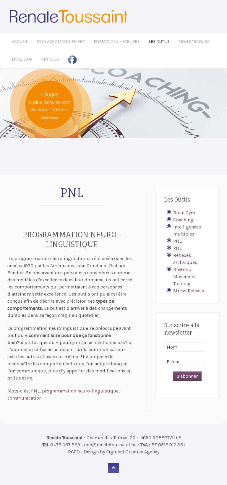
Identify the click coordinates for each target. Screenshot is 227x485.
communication (24, 398)
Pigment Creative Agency (132, 452)
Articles (50, 59)
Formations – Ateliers (117, 41)
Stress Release (188, 290)
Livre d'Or (22, 59)
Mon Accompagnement (61, 41)
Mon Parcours (194, 41)
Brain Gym (184, 212)
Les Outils (159, 41)
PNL (35, 391)
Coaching (183, 220)
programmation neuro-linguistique (80, 391)
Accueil (20, 41)
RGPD (74, 452)
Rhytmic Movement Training (184, 276)
